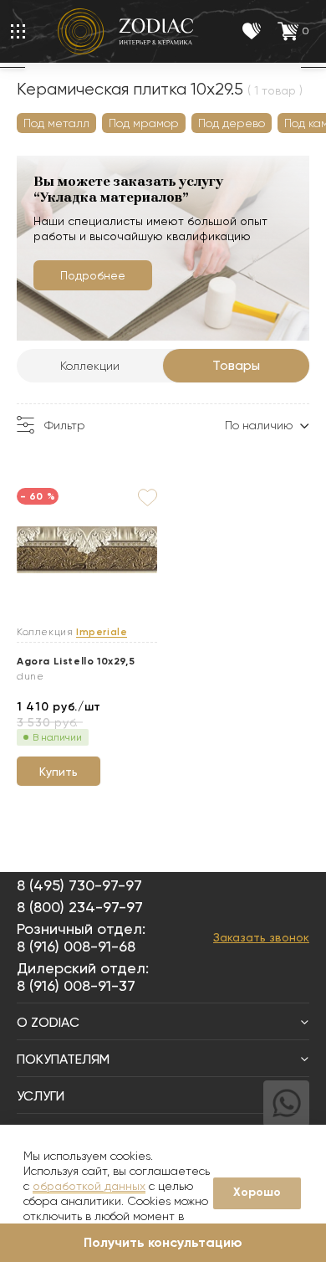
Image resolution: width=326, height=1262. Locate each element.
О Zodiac (48, 1022)
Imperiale (101, 632)
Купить (58, 771)
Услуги (40, 1096)
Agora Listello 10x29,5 (76, 661)
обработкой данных (89, 1186)
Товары (236, 365)
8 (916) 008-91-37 (76, 985)
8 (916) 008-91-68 (76, 946)
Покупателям (63, 1059)
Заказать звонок (261, 937)
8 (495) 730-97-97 (79, 885)
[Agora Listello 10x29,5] (87, 550)
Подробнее (92, 275)
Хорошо (257, 1192)
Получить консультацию (163, 1242)
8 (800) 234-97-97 (80, 907)
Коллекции (90, 365)
